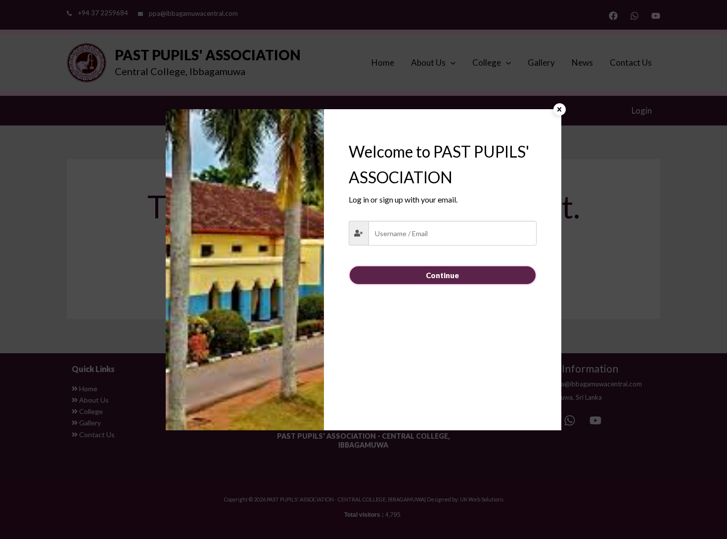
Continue (442, 275)
